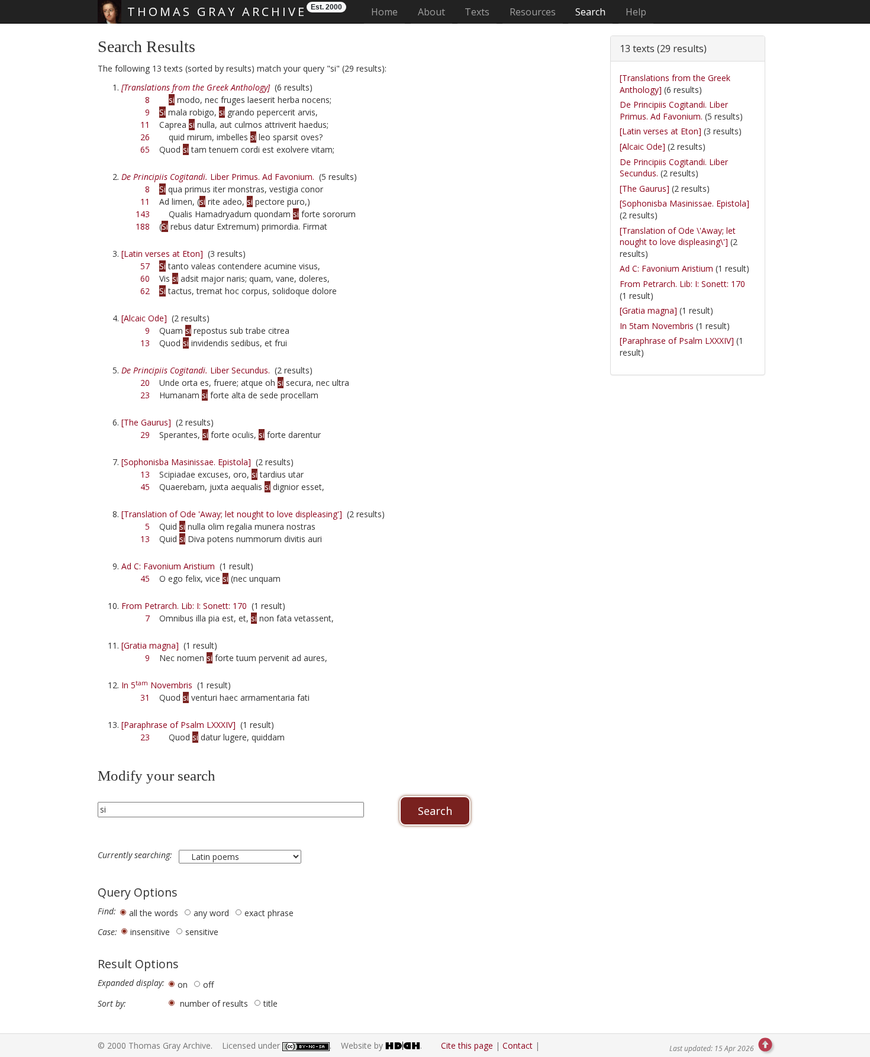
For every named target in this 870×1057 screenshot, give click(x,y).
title (270, 1003)
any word (211, 913)
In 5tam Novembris (657, 325)
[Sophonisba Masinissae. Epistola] (186, 462)
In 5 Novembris (156, 685)
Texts (477, 11)
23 (145, 395)
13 (145, 343)
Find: (107, 911)
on (183, 984)
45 (145, 486)
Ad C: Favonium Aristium (168, 566)
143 (143, 214)
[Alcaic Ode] (144, 318)
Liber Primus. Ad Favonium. (217, 176)
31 (145, 697)
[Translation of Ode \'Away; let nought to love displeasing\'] (678, 236)
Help (636, 11)
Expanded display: (131, 983)
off (208, 984)
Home (388, 11)
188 (143, 226)
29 (145, 434)
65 (145, 149)
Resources (533, 11)
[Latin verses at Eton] (162, 253)
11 (145, 124)
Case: (107, 932)
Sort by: (112, 1003)
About (431, 11)
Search (590, 11)
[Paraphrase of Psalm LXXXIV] (178, 724)
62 (145, 291)
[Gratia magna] (150, 645)
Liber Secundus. (195, 370)
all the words (153, 913)
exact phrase (269, 913)
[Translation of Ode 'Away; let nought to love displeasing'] (231, 514)
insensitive (150, 931)
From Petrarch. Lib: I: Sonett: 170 (184, 605)
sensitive (201, 931)
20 (145, 382)
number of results (214, 1003)
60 (145, 278)
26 (145, 137)
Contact (517, 1045)
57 (145, 266)
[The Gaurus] (146, 422)
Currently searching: (136, 855)
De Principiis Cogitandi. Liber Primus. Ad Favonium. (674, 110)
